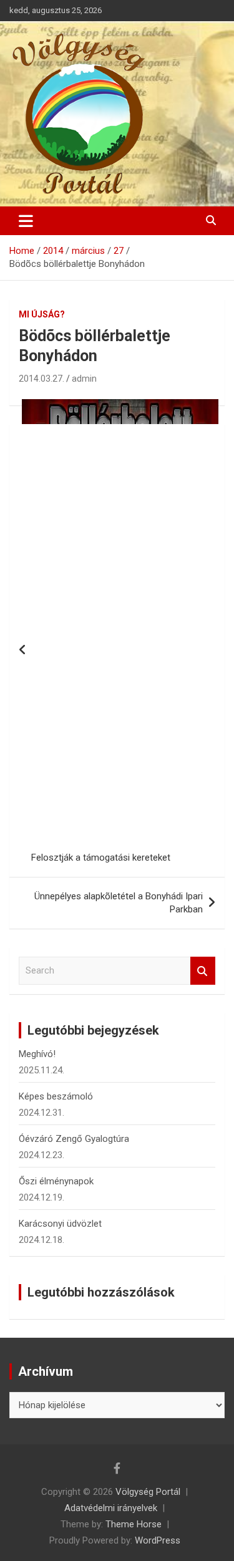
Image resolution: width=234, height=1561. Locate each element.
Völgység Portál (147, 1491)
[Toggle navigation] (25, 220)
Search (202, 971)
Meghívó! (37, 1054)
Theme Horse (133, 1524)
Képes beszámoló (56, 1096)
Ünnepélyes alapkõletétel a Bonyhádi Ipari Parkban (118, 903)
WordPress (157, 1540)
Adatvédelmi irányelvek (110, 1508)
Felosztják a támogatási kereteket (100, 857)
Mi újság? (42, 314)
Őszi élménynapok (56, 1181)
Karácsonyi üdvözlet (60, 1223)
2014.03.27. (41, 379)
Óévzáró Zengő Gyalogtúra (74, 1138)
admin (84, 379)
